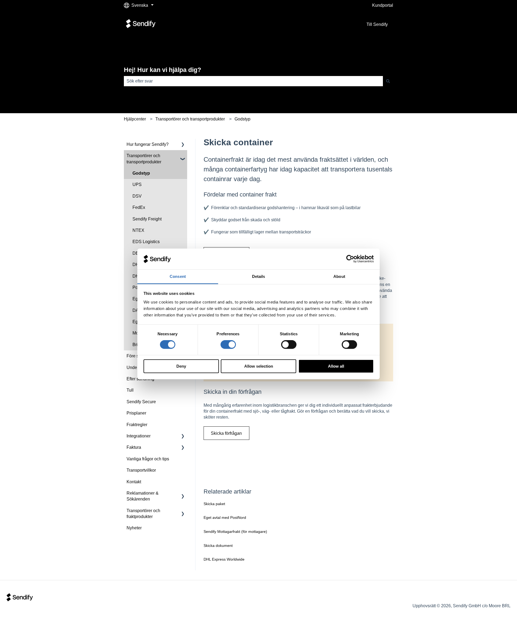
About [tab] (339, 276)
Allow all (336, 366)
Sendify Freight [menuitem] (147, 219)
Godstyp (242, 119)
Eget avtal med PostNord (225, 517)
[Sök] (388, 81)
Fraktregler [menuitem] (137, 424)
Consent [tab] (178, 276)
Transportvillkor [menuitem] (141, 470)
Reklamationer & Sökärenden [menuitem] (143, 496)
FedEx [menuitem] (138, 207)
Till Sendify (377, 24)
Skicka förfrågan (226, 433)
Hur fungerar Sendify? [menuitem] (148, 144)
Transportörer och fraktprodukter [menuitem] (143, 513)
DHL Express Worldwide (224, 559)
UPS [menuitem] (137, 184)
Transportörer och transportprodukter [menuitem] (144, 158)
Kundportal (382, 5)
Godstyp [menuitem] (141, 173)
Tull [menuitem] (130, 390)
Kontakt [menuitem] (134, 481)
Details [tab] (258, 276)
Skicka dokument (218, 545)
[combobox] (253, 81)
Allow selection (258, 366)
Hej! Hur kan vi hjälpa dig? (162, 69)
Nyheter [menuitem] (134, 528)
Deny (181, 366)
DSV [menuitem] (137, 196)
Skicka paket (214, 504)
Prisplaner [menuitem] (136, 413)
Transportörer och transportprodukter (190, 119)
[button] (183, 144)
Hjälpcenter (135, 119)
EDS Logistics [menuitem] (146, 241)
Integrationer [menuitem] (139, 436)
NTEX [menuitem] (138, 230)
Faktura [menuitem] (134, 447)
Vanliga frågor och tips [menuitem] (148, 459)
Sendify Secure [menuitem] (141, 401)
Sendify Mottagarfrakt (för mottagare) (235, 531)
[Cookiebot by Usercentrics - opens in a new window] (350, 259)
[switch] (228, 344)
